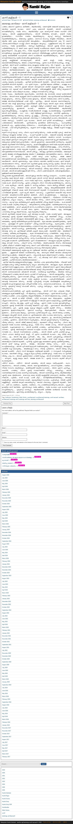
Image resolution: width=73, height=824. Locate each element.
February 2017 (6, 756)
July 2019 (5, 687)
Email (4, 432)
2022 (3, 778)
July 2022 (5, 616)
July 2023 (5, 581)
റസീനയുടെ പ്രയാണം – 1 (13, 466)
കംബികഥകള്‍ (31, 397)
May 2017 (5, 748)
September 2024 (6, 541)
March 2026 (5, 489)
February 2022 (6, 630)
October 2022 (6, 607)
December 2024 (6, 532)
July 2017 (5, 742)
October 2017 (6, 733)
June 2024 (5, 549)
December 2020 (6, 653)
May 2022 (5, 621)
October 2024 (6, 538)
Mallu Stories (23, 397)
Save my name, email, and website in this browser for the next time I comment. (26, 442)
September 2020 (6, 662)
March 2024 (5, 558)
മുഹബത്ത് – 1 (9, 460)
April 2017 (5, 751)
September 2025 (6, 506)
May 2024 (5, 552)
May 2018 (5, 713)
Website (4, 437)
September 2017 (6, 736)
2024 (3, 784)
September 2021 (6, 644)
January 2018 (6, 725)
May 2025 (5, 518)
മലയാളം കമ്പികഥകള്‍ (40, 20)
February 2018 (6, 722)
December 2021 (6, 636)
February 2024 (6, 561)
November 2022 (6, 604)
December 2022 (6, 601)
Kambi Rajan (7, 20)
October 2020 (6, 659)
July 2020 (5, 667)
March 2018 (5, 719)
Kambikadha (5, 807)
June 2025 (5, 515)
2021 (3, 775)
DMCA (65, 822)
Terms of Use (47, 822)
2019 (3, 770)
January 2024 (6, 564)
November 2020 (6, 656)
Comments (52, 20)
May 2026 (5, 483)
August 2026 (5, 475)
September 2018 (6, 702)
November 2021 (6, 639)
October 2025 (6, 503)
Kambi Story (5, 801)
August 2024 (5, 544)
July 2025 (5, 512)
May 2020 (5, 673)
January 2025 (6, 529)
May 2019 (5, 693)
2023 (3, 781)
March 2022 (5, 627)
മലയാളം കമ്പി (14, 399)
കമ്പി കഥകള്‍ (54, 397)
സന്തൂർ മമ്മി (9, 454)
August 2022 (5, 613)
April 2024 (5, 555)
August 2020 (5, 664)
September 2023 (6, 575)
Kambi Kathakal (29, 20)
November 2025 (6, 501)
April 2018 (5, 716)
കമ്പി (3, 813)
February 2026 (6, 492)
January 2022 (6, 633)
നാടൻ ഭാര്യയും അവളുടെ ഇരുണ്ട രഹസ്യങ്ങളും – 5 (21, 457)
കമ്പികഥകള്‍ (5, 399)
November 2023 (6, 570)
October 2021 (6, 641)
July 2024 (5, 547)
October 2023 (6, 572)
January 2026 (6, 495)
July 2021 (5, 650)
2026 (3, 790)
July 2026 (5, 478)
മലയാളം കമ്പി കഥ (24, 399)
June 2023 (5, 584)
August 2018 (5, 705)
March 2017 (5, 754)
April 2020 (5, 676)
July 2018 (5, 708)
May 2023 (5, 587)
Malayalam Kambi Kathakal (10, 1)
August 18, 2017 (17, 20)
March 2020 (5, 679)
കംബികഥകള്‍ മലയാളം (43, 397)
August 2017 (5, 739)
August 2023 (5, 578)
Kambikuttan (15, 397)
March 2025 (5, 524)
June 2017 (5, 745)
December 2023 (6, 567)
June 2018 (5, 710)
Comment (5, 413)
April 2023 (5, 590)
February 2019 (6, 699)
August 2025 (5, 509)
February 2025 (6, 526)
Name (4, 428)
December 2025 (6, 498)
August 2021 (5, 647)
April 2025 (5, 521)
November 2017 (6, 731)
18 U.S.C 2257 (57, 822)
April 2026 (5, 486)
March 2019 (5, 696)
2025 (3, 787)
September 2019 (6, 685)
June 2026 (5, 480)
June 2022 (5, 618)
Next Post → (67, 403)
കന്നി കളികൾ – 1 (11, 17)
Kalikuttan (8, 397)
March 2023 (5, 593)
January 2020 (6, 682)
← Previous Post (6, 403)
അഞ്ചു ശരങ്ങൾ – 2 (11, 463)
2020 (3, 772)
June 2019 (5, 690)
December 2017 (6, 728)
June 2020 (5, 670)
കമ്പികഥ (61, 397)
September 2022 (6, 610)
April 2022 (5, 624)
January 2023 (6, 598)
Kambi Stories (6, 798)
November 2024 (6, 535)
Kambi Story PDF (7, 804)
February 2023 (6, 595)
